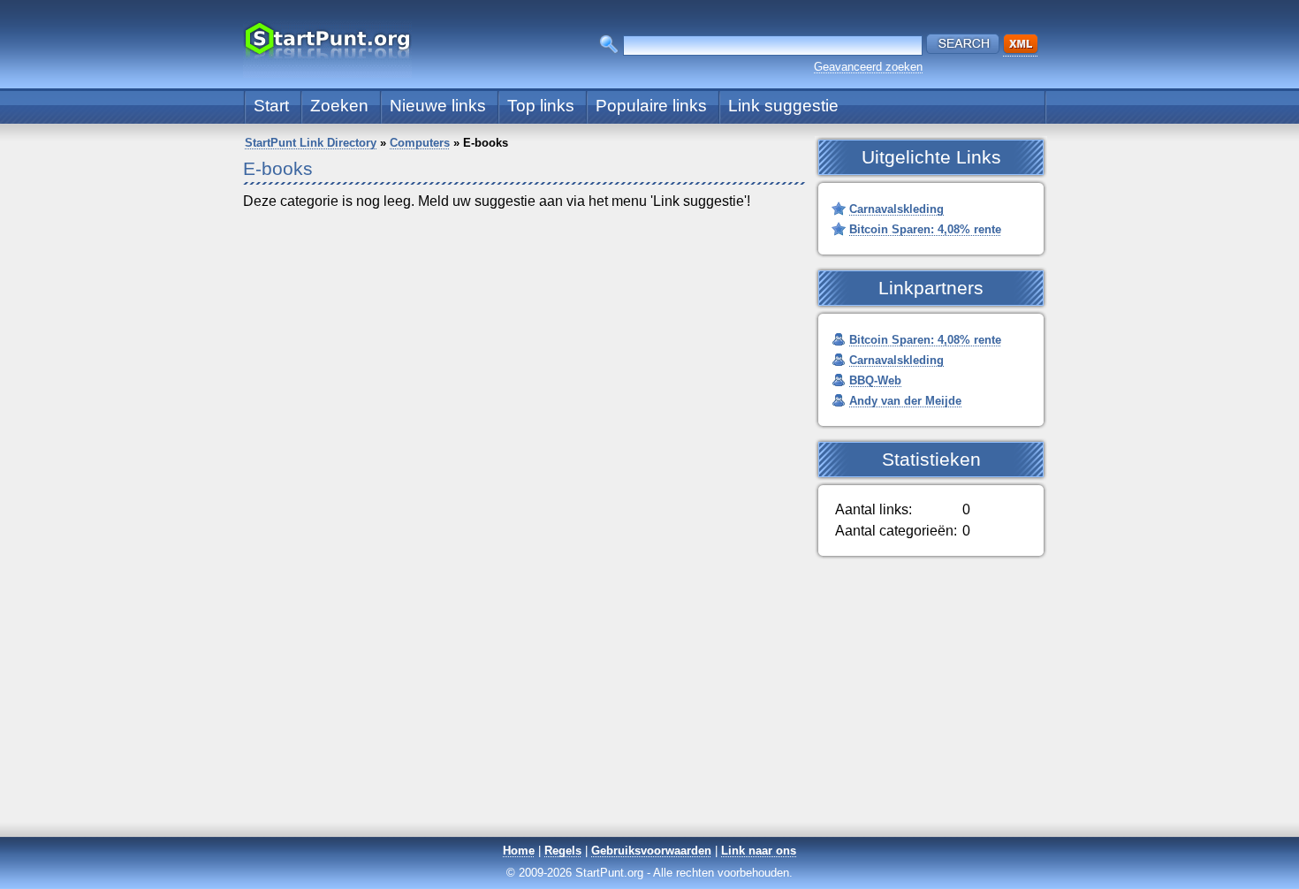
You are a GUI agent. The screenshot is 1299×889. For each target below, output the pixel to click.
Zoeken (339, 105)
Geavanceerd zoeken (868, 66)
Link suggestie (783, 105)
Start (271, 105)
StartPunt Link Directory (310, 142)
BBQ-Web (875, 380)
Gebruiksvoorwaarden (651, 850)
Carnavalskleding (896, 209)
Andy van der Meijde (905, 400)
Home (519, 850)
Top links (540, 105)
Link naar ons (758, 850)
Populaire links (651, 105)
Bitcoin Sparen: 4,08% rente (925, 229)
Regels (562, 850)
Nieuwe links (438, 105)
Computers (420, 142)
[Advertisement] (649, 711)
